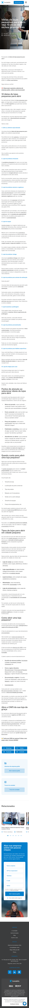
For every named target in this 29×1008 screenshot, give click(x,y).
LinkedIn (21, 752)
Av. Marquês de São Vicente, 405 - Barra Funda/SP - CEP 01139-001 (14, 960)
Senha (8, 885)
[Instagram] (10, 972)
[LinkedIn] (14, 972)
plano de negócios (17, 637)
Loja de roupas (5, 225)
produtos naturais (15, 573)
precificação (8, 423)
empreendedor (5, 633)
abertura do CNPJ (18, 647)
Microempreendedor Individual (9, 691)
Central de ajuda (14, 933)
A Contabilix (14, 930)
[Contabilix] (5, 2)
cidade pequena (13, 538)
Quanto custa (14, 937)
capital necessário (8, 469)
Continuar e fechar (14, 1004)
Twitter (22, 748)
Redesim (7, 681)
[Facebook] (19, 972)
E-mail (8, 880)
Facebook (8, 752)
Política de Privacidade (14, 890)
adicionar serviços (6, 301)
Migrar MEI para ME (14, 950)
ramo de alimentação (7, 193)
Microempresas (9, 670)
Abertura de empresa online (14, 945)
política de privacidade (19, 1001)
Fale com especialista (19, 2)
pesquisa (14, 200)
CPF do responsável (12, 870)
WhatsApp (8, 748)
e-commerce (21, 232)
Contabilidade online (14, 947)
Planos (14, 952)
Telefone (9, 875)
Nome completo (11, 865)
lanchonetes (13, 584)
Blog (14, 935)
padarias (16, 137)
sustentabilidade (11, 217)
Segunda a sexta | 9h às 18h (14, 963)
